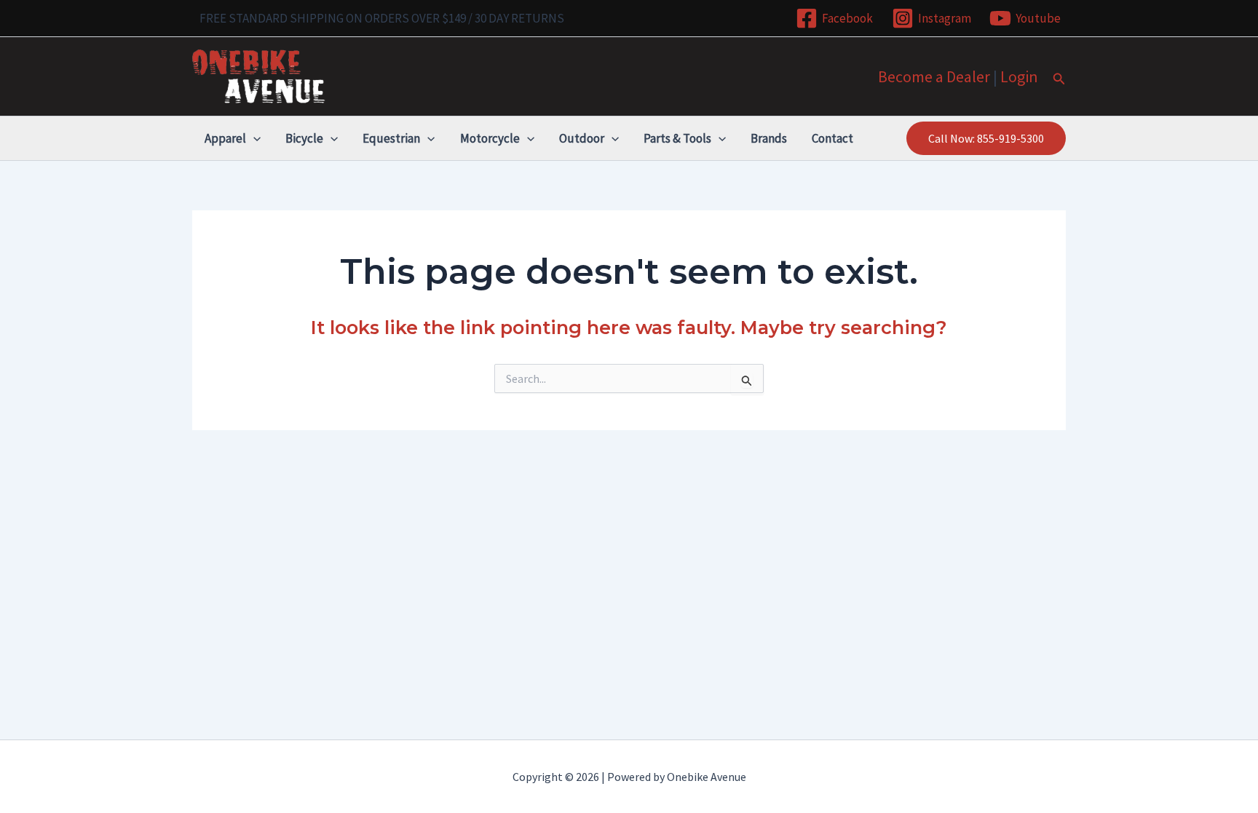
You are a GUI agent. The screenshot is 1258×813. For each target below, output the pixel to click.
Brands (769, 138)
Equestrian (391, 138)
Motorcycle (490, 138)
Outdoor (581, 138)
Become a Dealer (934, 76)
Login (1019, 76)
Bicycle (304, 138)
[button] (1059, 79)
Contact (832, 138)
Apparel (225, 138)
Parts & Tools (677, 138)
